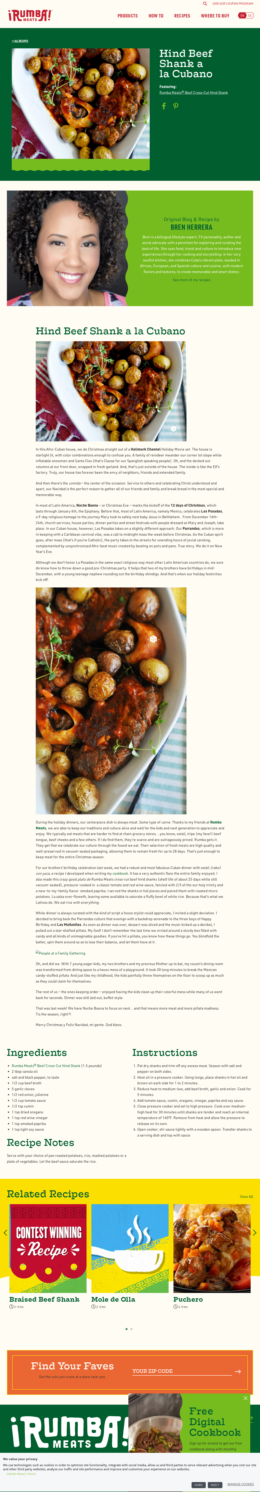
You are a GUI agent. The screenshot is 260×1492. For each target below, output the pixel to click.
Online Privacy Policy (21, 1474)
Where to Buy (215, 15)
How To (156, 15)
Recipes (182, 15)
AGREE (199, 1485)
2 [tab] (131, 1329)
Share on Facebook (163, 106)
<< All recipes (20, 41)
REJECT (215, 1485)
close (245, 1398)
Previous (5, 1236)
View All (246, 1196)
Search (238, 1371)
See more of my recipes (191, 279)
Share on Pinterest (176, 106)
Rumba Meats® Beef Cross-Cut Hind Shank (193, 92)
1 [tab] (127, 1329)
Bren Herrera (192, 227)
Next (253, 1236)
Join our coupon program (232, 3)
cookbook (120, 873)
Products (128, 15)
